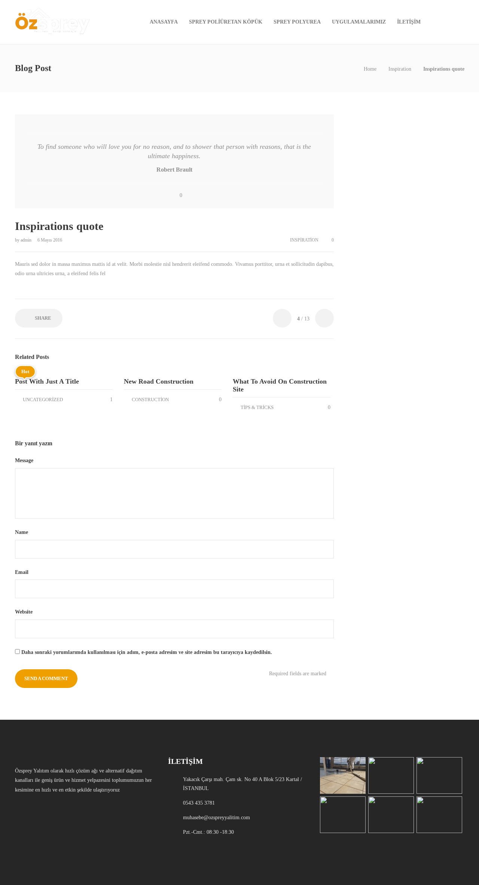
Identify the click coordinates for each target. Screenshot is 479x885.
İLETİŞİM (409, 22)
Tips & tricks (257, 407)
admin (27, 240)
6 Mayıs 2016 (49, 240)
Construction (150, 399)
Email (22, 572)
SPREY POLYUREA (297, 22)
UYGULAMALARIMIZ (359, 22)
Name (22, 532)
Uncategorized (43, 399)
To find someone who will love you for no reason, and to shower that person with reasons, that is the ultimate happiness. (174, 151)
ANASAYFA (164, 22)
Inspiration (399, 69)
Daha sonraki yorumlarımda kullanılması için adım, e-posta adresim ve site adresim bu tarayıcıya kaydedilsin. (146, 652)
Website (24, 612)
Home (370, 69)
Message (25, 460)
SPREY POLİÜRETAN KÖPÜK (225, 22)
